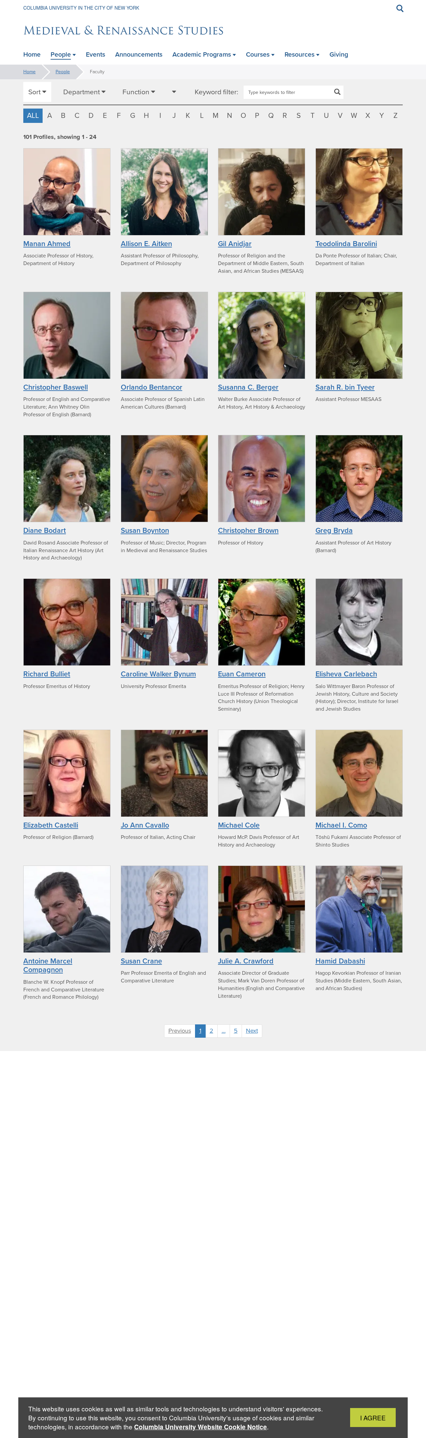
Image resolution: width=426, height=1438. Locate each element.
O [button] (243, 115)
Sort (35, 92)
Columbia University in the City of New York (81, 7)
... (224, 1030)
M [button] (215, 115)
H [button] (146, 115)
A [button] (49, 115)
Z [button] (395, 115)
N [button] (229, 115)
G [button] (132, 115)
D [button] (91, 115)
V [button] (340, 115)
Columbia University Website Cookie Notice (200, 1426)
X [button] (367, 115)
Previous (179, 1030)
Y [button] (381, 115)
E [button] (105, 115)
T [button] (313, 115)
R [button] (285, 115)
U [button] (326, 115)
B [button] (63, 115)
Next (252, 1030)
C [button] (77, 115)
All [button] (33, 115)
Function (136, 92)
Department (82, 92)
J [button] (174, 115)
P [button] (257, 115)
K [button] (188, 115)
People (63, 71)
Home (29, 71)
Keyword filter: (216, 92)
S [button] (299, 115)
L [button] (202, 115)
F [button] (119, 115)
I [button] (160, 115)
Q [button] (271, 115)
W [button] (354, 115)
